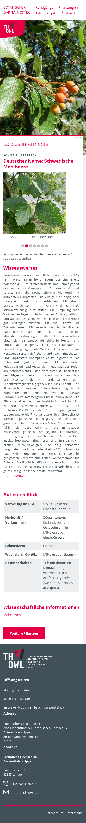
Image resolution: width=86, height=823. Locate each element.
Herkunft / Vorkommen (15, 520)
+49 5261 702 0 (24, 784)
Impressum (75, 813)
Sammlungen (45, 12)
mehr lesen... (13, 475)
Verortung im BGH (20, 504)
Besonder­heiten (18, 563)
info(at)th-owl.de (25, 792)
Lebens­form (15, 546)
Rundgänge (44, 7)
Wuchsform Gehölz (21, 554)
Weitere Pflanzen (24, 633)
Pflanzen (68, 12)
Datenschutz (54, 813)
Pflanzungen (68, 7)
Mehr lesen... (13, 614)
